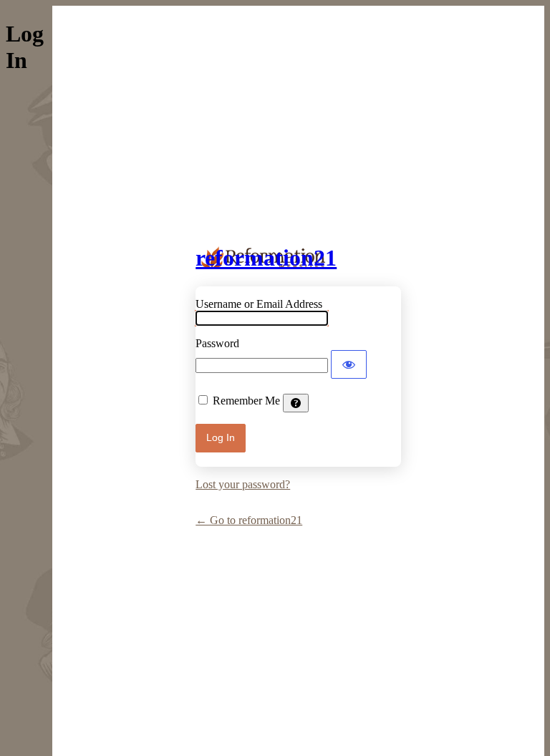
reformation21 (266, 258)
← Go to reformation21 (249, 520)
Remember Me (246, 400)
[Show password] (349, 364)
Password (217, 343)
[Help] (296, 403)
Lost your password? (243, 484)
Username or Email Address (259, 304)
